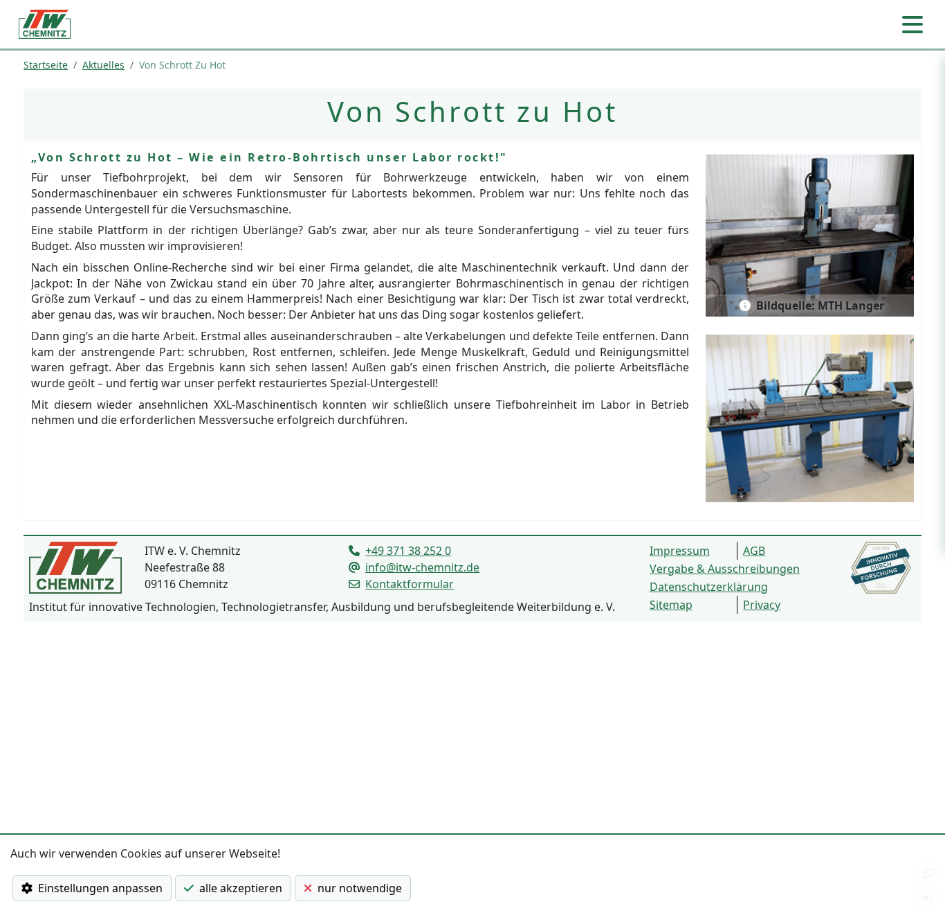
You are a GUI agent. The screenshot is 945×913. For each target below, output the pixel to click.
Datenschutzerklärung (709, 586)
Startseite (46, 64)
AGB (754, 550)
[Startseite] (45, 24)
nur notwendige (357, 888)
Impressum (680, 550)
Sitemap (671, 604)
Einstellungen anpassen (98, 888)
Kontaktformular (409, 584)
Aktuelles (103, 64)
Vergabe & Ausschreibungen (725, 568)
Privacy (761, 604)
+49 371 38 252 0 (408, 550)
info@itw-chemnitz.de (422, 567)
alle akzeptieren (238, 888)
